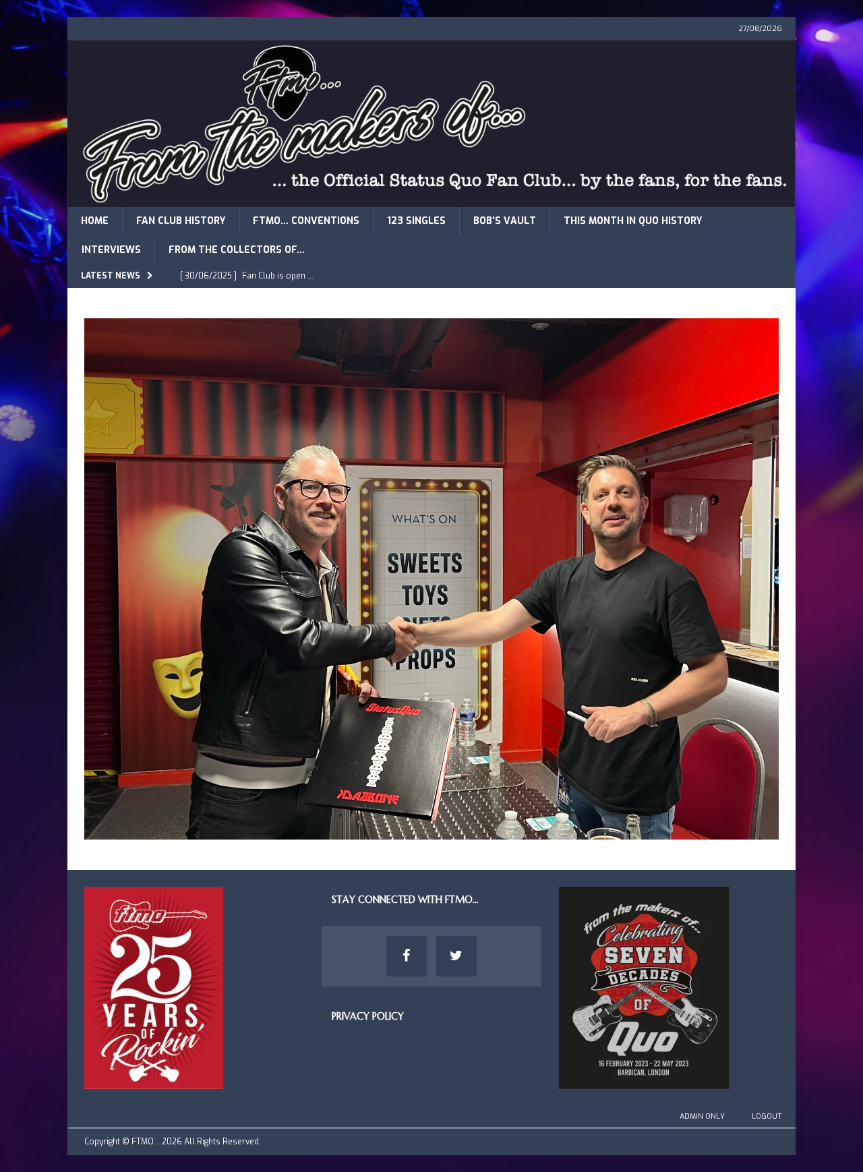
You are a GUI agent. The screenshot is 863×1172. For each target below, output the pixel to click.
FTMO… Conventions (306, 220)
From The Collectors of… (237, 249)
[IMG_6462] (431, 831)
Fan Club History (180, 220)
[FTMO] (431, 199)
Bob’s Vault (504, 220)
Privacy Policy (368, 1016)
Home (95, 220)
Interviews (111, 249)
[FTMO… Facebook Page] (406, 956)
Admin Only (702, 1116)
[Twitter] (456, 956)
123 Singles (416, 220)
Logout (767, 1116)
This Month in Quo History (633, 220)
